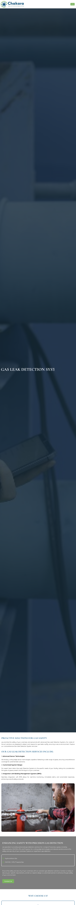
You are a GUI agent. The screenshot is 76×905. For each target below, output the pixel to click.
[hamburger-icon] (72, 4)
